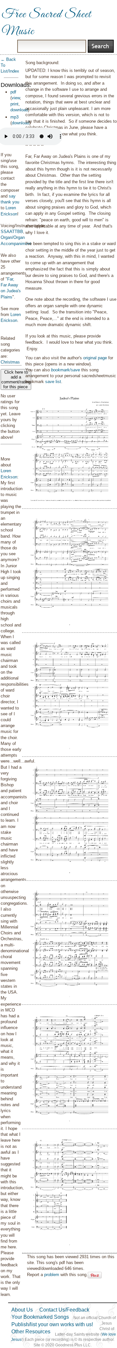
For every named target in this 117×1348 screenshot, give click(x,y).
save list (53, 381)
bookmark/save (65, 369)
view (16, 97)
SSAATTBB (12, 231)
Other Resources (30, 1331)
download (19, 109)
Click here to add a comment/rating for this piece (16, 379)
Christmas (10, 362)
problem (51, 1274)
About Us (22, 1310)
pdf (13, 91)
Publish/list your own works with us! (52, 1324)
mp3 (14, 117)
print (14, 104)
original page (95, 357)
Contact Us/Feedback (64, 1310)
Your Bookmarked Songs (40, 1317)
